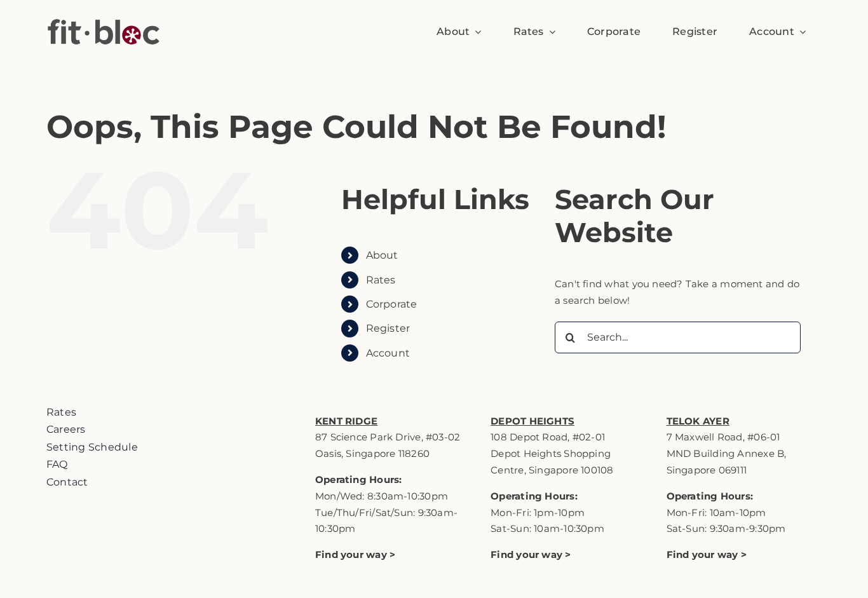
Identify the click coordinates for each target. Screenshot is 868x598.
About (382, 255)
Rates (381, 280)
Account (388, 353)
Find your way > (531, 554)
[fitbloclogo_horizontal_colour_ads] (103, 8)
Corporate (391, 304)
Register (388, 328)
